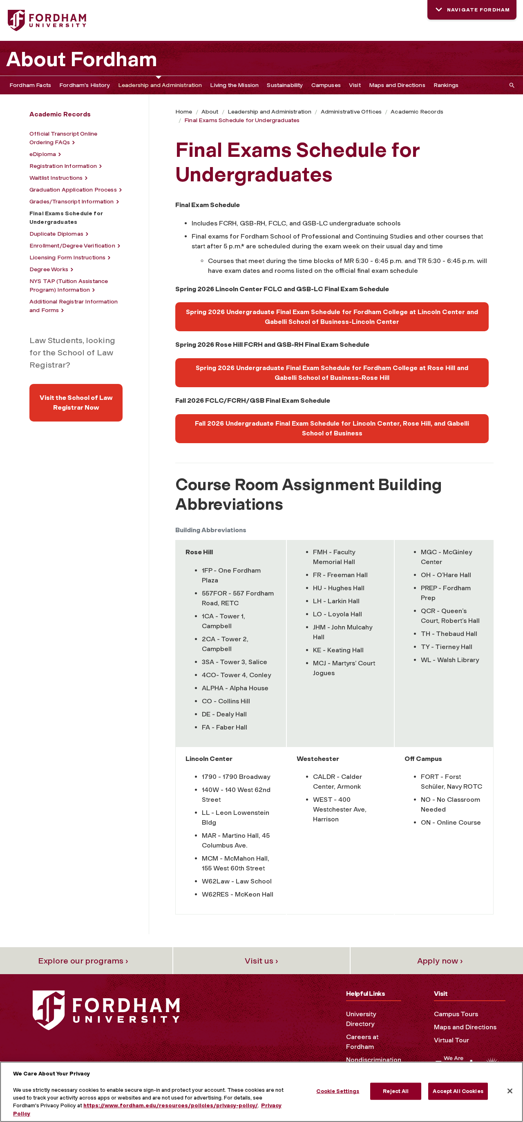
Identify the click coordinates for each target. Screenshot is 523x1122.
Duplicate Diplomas (56, 233)
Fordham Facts (30, 85)
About (210, 111)
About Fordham (81, 59)
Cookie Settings (337, 1091)
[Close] (510, 1091)
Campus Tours (456, 1014)
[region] (261, 1092)
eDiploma (42, 154)
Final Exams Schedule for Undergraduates (241, 120)
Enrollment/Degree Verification (72, 245)
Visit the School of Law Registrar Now (76, 402)
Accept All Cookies (458, 1091)
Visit (355, 85)
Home (183, 111)
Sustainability (285, 85)
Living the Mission (234, 85)
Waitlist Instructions (56, 177)
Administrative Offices (351, 111)
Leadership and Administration (160, 85)
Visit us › (261, 961)
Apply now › (440, 961)
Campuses (326, 85)
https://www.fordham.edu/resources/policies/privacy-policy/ (170, 1106)
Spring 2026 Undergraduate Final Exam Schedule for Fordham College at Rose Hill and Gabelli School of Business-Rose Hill (332, 372)
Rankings (446, 85)
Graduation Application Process (73, 189)
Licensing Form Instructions (67, 257)
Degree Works (48, 269)
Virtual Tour (451, 1040)
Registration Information (63, 166)
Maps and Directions (397, 85)
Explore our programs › (83, 961)
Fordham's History (84, 85)
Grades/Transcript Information (71, 201)
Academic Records (417, 111)
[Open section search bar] (510, 85)
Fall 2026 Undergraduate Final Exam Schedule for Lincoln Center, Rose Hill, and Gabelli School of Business (332, 428)
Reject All (396, 1091)
